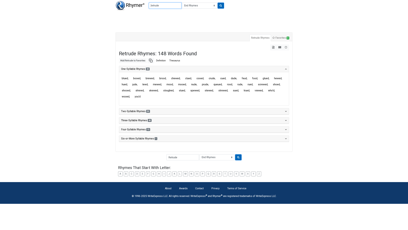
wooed (125, 96)
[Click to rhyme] (221, 6)
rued (250, 84)
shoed (276, 84)
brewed (150, 78)
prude (205, 84)
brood (162, 78)
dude (234, 78)
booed (136, 78)
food (254, 78)
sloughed (168, 90)
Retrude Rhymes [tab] (260, 37)
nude (194, 84)
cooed (200, 78)
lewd (145, 84)
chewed (175, 78)
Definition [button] (161, 60)
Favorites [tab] (281, 37)
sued (235, 90)
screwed (263, 84)
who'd (271, 90)
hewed (278, 78)
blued (125, 78)
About (168, 188)
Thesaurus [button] (174, 60)
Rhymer (135, 5)
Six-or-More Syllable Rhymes (139, 138)
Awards (183, 188)
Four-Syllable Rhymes (135, 129)
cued (223, 78)
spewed (194, 90)
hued (124, 84)
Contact (199, 188)
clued (188, 78)
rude (239, 84)
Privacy (215, 188)
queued (218, 84)
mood (170, 84)
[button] (150, 60)
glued (266, 78)
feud (244, 78)
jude (134, 84)
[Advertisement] (193, 21)
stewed (209, 90)
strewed (223, 90)
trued (246, 90)
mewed (157, 84)
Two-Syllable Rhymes (135, 111)
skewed (153, 90)
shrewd (139, 90)
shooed (126, 90)
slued (182, 90)
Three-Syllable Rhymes (136, 120)
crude (212, 78)
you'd (138, 96)
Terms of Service (236, 188)
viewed (259, 90)
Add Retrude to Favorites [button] (132, 60)
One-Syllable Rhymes (135, 68)
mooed (182, 84)
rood (229, 84)
